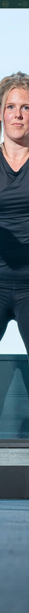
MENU (20, 4)
